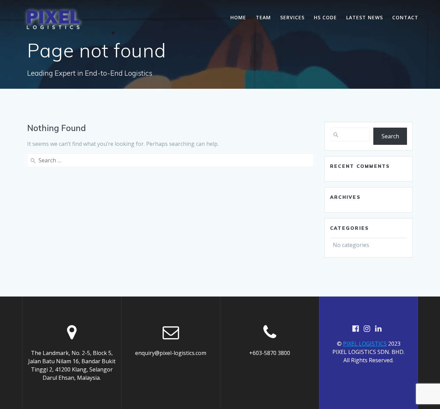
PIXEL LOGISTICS (365, 343)
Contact (405, 17)
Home (238, 17)
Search (390, 136)
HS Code (325, 17)
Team (263, 17)
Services (292, 17)
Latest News (364, 17)
